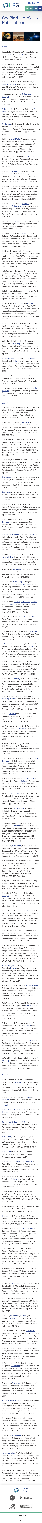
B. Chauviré (15, 793)
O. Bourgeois (26, 584)
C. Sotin (17, 601)
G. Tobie (13, 84)
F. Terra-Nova (20, 728)
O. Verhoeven (26, 1161)
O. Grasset (10, 604)
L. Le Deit (26, 233)
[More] (5, 1105)
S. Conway (26, 94)
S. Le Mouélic (7, 109)
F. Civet (16, 361)
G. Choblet (19, 303)
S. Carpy (31, 534)
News (21, 1520)
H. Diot (13, 968)
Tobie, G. (8, 54)
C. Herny (5, 534)
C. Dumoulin (7, 1161)
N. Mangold (6, 124)
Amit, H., (18, 221)
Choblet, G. (19, 54)
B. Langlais (29, 156)
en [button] (27, 8)
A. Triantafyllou (8, 358)
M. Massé (25, 203)
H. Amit (30, 303)
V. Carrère (13, 171)
